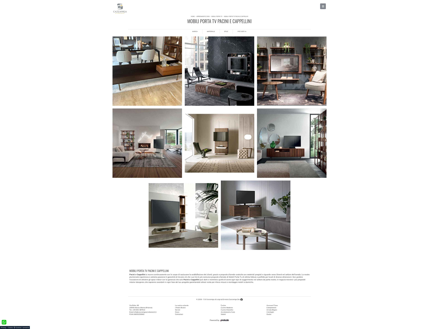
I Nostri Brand (180, 307)
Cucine (338, 25)
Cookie (10, 327)
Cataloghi (339, 44)
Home (193, 16)
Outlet (338, 50)
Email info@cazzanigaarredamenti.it (143, 312)
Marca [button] (195, 31)
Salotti (223, 314)
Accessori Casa (341, 38)
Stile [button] (226, 31)
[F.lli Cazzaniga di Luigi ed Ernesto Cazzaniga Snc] (120, 8)
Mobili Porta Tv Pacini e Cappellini (236, 16)
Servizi (177, 310)
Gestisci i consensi (22, 327)
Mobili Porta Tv (216, 16)
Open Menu (323, 6)
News (338, 63)
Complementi (271, 307)
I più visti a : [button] (242, 31)
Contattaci (179, 314)
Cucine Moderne (227, 307)
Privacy (3, 327)
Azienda (338, 19)
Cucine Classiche (227, 310)
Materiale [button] (211, 31)
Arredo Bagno (272, 310)
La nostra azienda (182, 305)
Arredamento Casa (343, 31)
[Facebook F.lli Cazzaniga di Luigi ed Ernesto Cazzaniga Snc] (241, 299)
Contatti (339, 69)
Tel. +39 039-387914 (137, 310)
